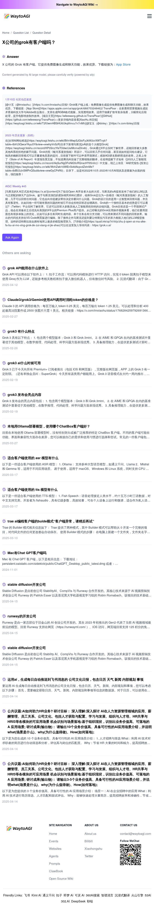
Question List (21, 32)
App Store (123, 64)
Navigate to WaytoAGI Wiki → (77, 4)
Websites (55, 848)
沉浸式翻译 (122, 895)
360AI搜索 (93, 895)
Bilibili (89, 841)
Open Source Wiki (61, 878)
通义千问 (49, 895)
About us (90, 833)
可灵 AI (79, 895)
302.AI (65, 901)
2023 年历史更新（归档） (20, 135)
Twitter (89, 856)
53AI (148, 895)
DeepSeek (78, 901)
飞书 (27, 895)
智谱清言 (107, 895)
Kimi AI (36, 895)
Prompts (54, 863)
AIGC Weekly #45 (15, 186)
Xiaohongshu (93, 848)
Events (53, 841)
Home (5, 32)
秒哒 (90, 901)
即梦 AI (68, 895)
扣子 (59, 895)
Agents (53, 856)
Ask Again (12, 237)
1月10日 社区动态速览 (18, 99)
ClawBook (56, 871)
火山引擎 (137, 895)
